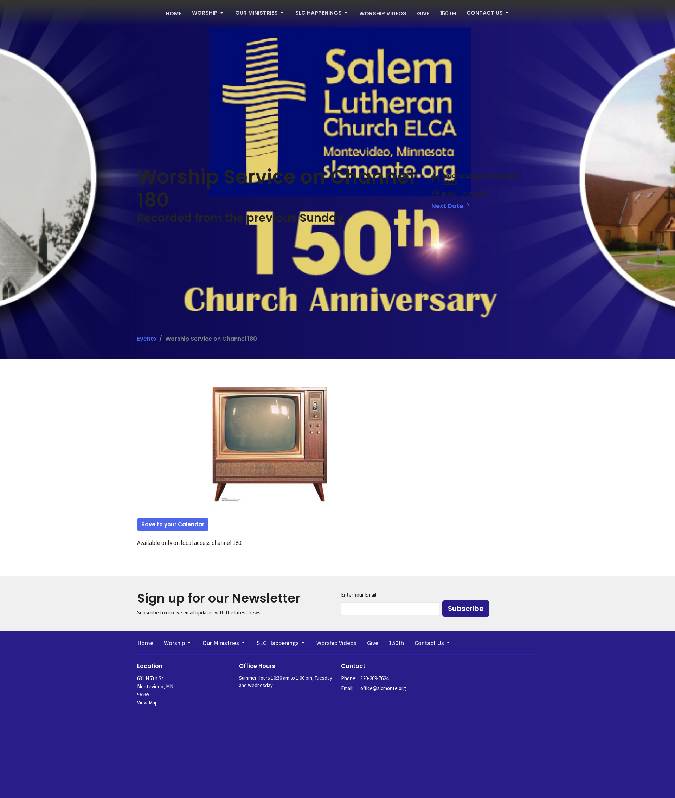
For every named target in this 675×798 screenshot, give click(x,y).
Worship (205, 13)
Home (173, 13)
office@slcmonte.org (383, 688)
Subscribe (466, 608)
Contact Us (485, 13)
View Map (147, 702)
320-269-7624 (374, 678)
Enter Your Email (358, 594)
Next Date (448, 205)
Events (146, 339)
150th (448, 13)
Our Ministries (256, 13)
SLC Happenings (318, 13)
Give (423, 13)
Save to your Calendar (172, 524)
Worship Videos (382, 13)
